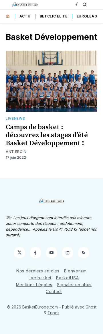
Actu (25, 16)
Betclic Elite (54, 16)
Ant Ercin (16, 152)
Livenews (15, 118)
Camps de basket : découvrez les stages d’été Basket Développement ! (47, 135)
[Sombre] (77, 4)
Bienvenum (75, 270)
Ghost (91, 306)
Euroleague (89, 16)
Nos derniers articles (38, 270)
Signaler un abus (74, 284)
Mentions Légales (34, 284)
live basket (40, 277)
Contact (54, 291)
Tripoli (53, 312)
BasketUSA (67, 277)
